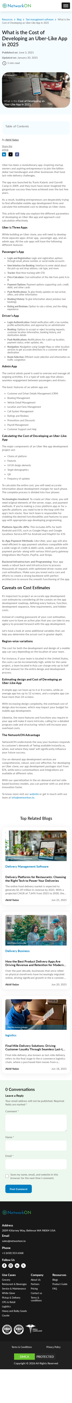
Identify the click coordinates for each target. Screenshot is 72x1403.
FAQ (54, 1288)
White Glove (8, 1293)
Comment (12, 1111)
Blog (19, 19)
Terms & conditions (36, 1299)
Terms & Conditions (22, 1347)
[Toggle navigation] (66, 6)
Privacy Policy (53, 1347)
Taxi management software (39, 19)
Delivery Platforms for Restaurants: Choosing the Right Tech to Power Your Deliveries (35, 879)
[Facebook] (17, 154)
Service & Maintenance (14, 1288)
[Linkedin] (4, 154)
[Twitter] (11, 154)
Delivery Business (17, 951)
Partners (35, 1284)
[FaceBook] (4, 1265)
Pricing (34, 1288)
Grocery (6, 1279)
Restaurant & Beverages (14, 1284)
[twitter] (23, 1265)
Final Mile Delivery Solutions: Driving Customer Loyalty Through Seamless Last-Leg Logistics (35, 1047)
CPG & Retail (8, 1302)
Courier (6, 1315)
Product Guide (59, 1284)
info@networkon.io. (23, 797)
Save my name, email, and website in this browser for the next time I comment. (34, 1176)
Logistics (6, 1306)
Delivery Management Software (27, 866)
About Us (36, 1279)
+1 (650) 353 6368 (12, 1253)
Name (9, 1137)
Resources (7, 19)
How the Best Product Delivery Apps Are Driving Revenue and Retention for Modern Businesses (34, 963)
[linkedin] (17, 1265)
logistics (10, 1035)
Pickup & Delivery (11, 1297)
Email (9, 1155)
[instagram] (10, 1265)
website (34, 794)
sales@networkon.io (14, 1241)
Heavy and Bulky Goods (14, 1311)
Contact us (36, 1293)
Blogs (55, 1279)
